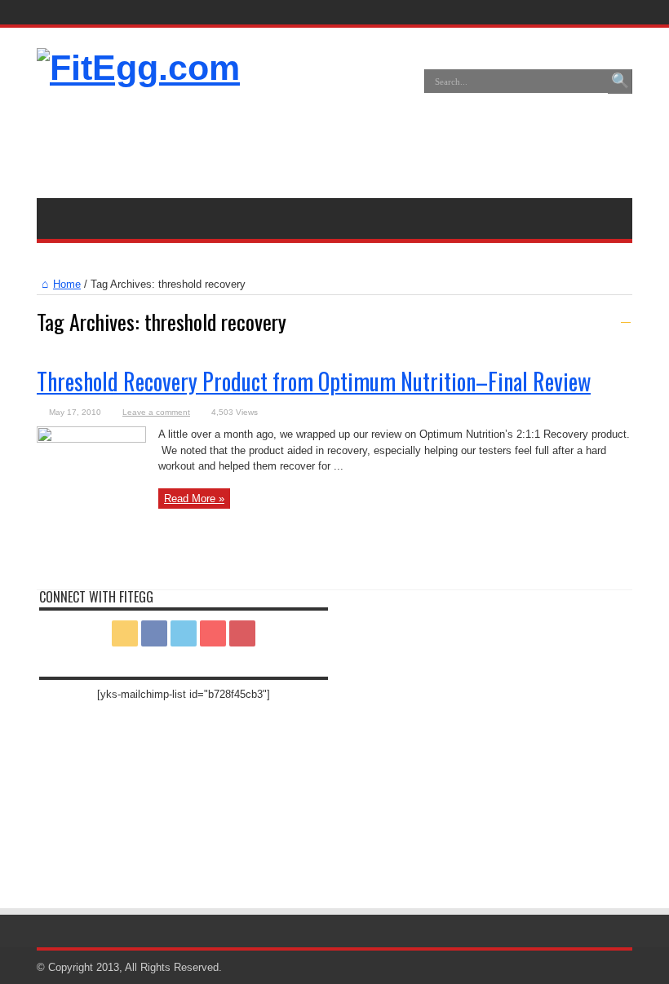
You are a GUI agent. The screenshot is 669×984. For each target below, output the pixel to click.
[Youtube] (618, 12)
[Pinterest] (599, 12)
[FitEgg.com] (138, 67)
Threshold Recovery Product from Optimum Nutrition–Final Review (314, 381)
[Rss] (540, 12)
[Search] (620, 81)
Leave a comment (156, 412)
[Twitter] (579, 12)
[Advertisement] (334, 141)
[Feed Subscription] (625, 317)
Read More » (194, 498)
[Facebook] (560, 12)
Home (67, 284)
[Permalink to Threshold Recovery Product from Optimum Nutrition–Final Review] (91, 439)
